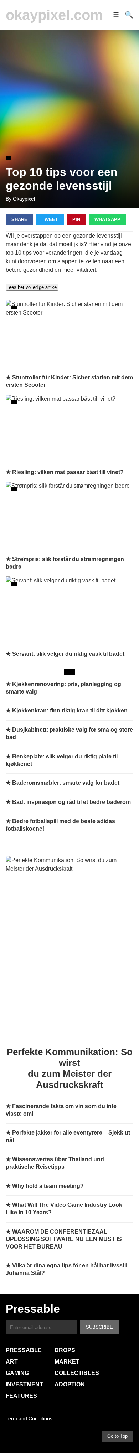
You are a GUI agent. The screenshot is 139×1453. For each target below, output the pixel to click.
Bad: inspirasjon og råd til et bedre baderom (71, 802)
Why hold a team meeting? (48, 1186)
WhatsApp (107, 219)
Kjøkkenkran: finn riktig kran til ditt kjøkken (70, 710)
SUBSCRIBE (99, 1327)
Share (19, 219)
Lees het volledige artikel (32, 287)
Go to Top (117, 1436)
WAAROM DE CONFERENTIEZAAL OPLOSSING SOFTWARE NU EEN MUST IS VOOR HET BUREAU (64, 1239)
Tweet (50, 219)
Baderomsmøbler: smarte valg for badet (65, 783)
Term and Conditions (29, 1418)
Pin (76, 219)
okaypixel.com (54, 15)
